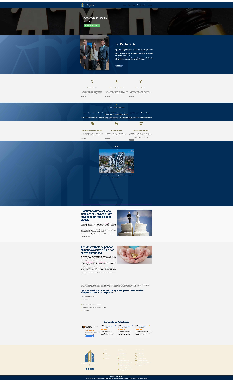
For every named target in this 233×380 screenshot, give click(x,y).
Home (124, 5)
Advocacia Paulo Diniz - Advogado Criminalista (91, 328)
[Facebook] (88, 369)
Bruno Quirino (108, 326)
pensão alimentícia (89, 262)
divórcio (106, 223)
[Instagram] (86, 369)
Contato (150, 5)
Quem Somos (131, 5)
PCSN (123, 326)
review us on (89, 336)
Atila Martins (142, 326)
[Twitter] (91, 369)
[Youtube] (93, 369)
